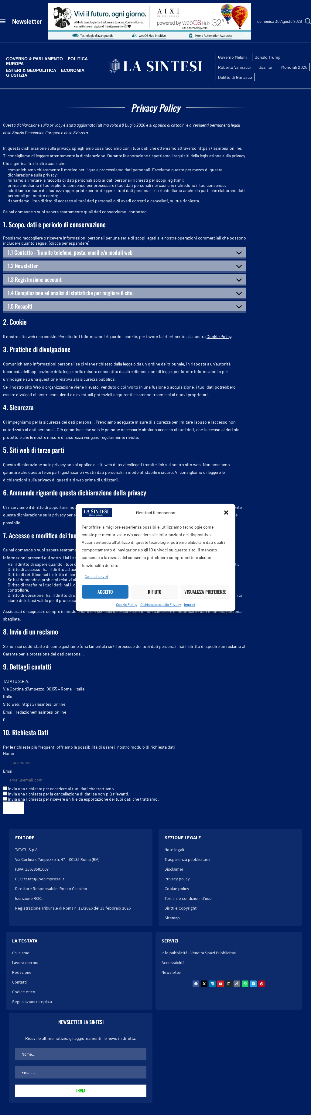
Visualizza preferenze (205, 591)
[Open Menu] (2, 21)
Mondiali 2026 (294, 67)
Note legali (174, 850)
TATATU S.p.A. (27, 850)
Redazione (22, 972)
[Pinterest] (261, 983)
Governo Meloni (232, 57)
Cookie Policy (126, 604)
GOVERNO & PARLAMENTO (34, 58)
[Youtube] (220, 983)
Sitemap (172, 918)
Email (8, 771)
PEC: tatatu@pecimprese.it (39, 879)
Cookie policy (177, 888)
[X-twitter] (204, 983)
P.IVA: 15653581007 (32, 869)
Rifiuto (154, 591)
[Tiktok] (237, 983)
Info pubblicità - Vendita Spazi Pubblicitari (199, 953)
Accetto (105, 591)
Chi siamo (20, 953)
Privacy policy (177, 879)
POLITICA (78, 58)
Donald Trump (268, 57)
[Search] (308, 21)
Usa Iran (266, 67)
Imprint (189, 604)
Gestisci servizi (96, 576)
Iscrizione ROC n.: (30, 898)
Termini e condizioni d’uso (188, 898)
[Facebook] (196, 983)
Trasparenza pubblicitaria (187, 859)
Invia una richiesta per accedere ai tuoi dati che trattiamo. (61, 788)
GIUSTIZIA (16, 75)
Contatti (19, 982)
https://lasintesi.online (219, 148)
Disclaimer (174, 869)
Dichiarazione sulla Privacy (160, 604)
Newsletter (27, 21)
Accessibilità (173, 962)
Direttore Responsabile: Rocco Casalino (51, 888)
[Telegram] (253, 983)
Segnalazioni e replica (32, 1001)
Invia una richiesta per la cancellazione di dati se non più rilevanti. (68, 793)
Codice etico (23, 992)
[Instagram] (228, 983)
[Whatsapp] (245, 983)
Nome (8, 753)
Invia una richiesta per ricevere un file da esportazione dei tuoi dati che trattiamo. (83, 799)
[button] (226, 512)
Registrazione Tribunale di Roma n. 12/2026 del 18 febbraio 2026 (73, 908)
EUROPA (15, 63)
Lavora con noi (25, 962)
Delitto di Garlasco (235, 77)
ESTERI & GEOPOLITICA (31, 70)
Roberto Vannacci (234, 67)
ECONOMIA (72, 70)
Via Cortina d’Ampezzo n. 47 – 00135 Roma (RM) (57, 859)
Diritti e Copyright (181, 908)
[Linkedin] (212, 983)
